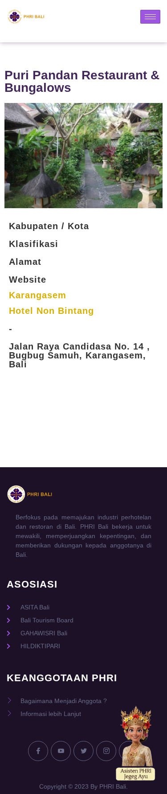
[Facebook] (38, 751)
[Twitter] (83, 751)
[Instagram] (106, 751)
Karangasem (37, 295)
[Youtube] (61, 751)
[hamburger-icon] (150, 17)
